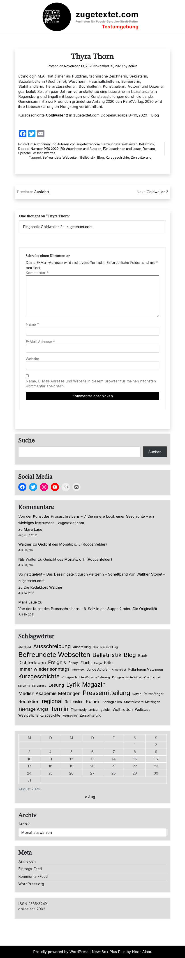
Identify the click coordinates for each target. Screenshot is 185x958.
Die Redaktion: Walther (43, 587)
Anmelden (27, 861)
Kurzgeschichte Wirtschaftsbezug (86, 677)
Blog (100, 157)
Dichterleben (32, 662)
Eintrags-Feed (30, 869)
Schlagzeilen (112, 702)
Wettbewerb (69, 715)
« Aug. (90, 797)
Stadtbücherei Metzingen (142, 702)
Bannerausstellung (105, 647)
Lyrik (73, 684)
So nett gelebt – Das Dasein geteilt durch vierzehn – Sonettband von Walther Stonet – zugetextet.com (91, 577)
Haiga (98, 663)
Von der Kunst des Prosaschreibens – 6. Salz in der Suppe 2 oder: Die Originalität (87, 608)
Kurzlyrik (24, 685)
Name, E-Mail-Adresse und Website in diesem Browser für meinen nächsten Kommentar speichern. (91, 383)
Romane (149, 149)
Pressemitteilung (106, 692)
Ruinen (93, 701)
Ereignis (57, 662)
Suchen (155, 452)
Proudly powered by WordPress (60, 951)
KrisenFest (119, 669)
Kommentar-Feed (33, 876)
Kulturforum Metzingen (145, 669)
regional (52, 701)
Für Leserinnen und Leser (122, 149)
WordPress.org (31, 884)
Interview (78, 669)
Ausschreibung (52, 646)
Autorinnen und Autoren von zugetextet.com (67, 144)
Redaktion (28, 701)
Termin (59, 708)
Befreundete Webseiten (119, 144)
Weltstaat (142, 709)
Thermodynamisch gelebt (90, 709)
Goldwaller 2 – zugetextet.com (66, 226)
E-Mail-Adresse (40, 341)
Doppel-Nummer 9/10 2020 (38, 149)
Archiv (24, 824)
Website (32, 359)
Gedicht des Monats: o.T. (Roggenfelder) (72, 544)
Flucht (86, 662)
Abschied (24, 647)
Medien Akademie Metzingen (49, 693)
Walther (25, 544)
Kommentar (37, 272)
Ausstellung (82, 647)
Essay (73, 663)
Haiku (108, 663)
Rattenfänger (154, 694)
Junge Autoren (98, 669)
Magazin (94, 684)
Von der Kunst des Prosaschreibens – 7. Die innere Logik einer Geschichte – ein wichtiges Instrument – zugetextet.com (86, 519)
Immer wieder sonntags (43, 669)
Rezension (74, 702)
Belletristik (146, 144)
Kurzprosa (39, 685)
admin (132, 66)
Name (32, 324)
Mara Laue (33, 529)
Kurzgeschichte (117, 157)
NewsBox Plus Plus (108, 951)
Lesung (56, 685)
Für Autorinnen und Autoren (80, 149)
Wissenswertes (44, 153)
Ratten (136, 694)
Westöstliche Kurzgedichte (39, 715)
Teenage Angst (33, 709)
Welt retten (123, 709)
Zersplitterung (141, 157)
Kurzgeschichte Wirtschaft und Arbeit (136, 677)
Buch (142, 655)
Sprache (24, 153)
